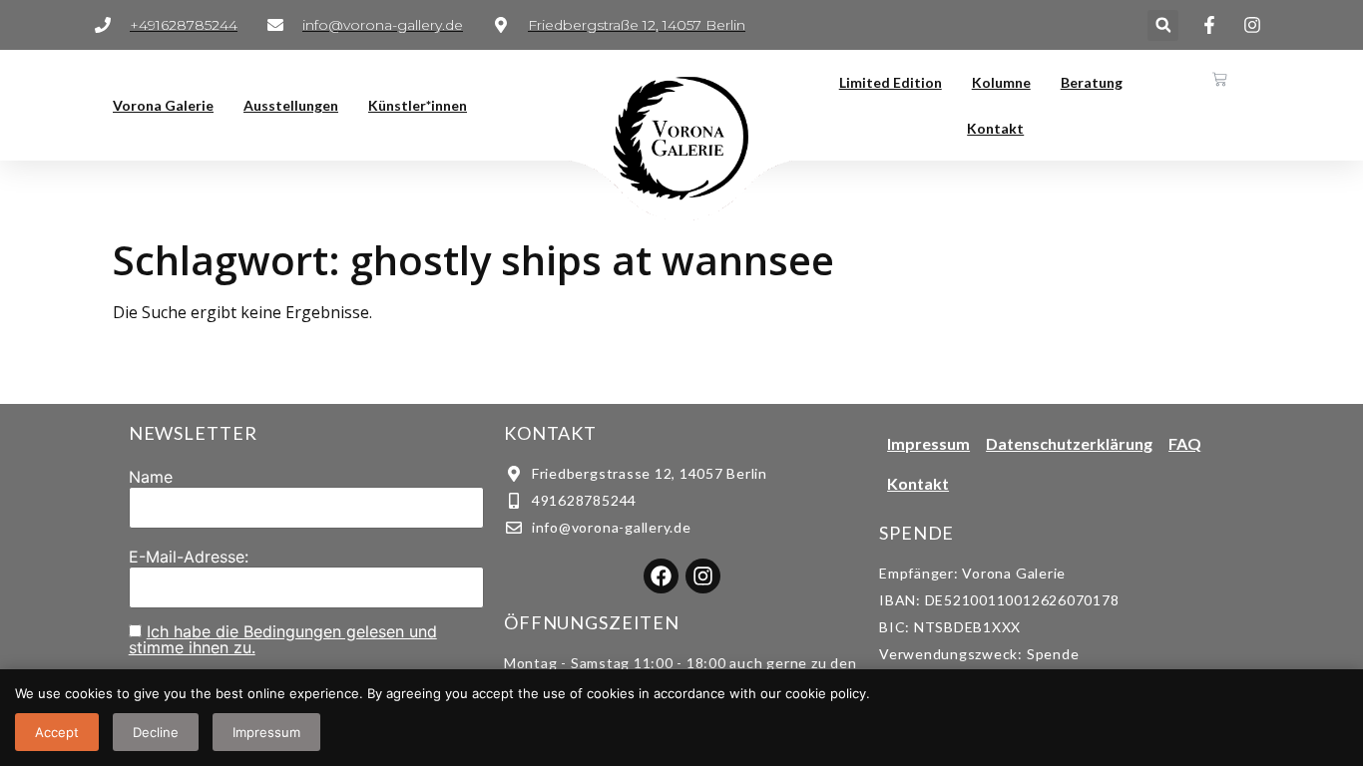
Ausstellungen (290, 105)
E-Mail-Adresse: (188, 557)
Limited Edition (890, 82)
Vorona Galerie (163, 105)
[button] (1162, 25)
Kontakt (995, 128)
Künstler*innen (417, 105)
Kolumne (1001, 82)
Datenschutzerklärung (1069, 443)
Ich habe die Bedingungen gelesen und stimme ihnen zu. (283, 639)
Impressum (928, 443)
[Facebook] (661, 576)
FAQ (1184, 443)
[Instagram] (702, 576)
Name (151, 477)
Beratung (1092, 82)
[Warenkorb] (1219, 79)
